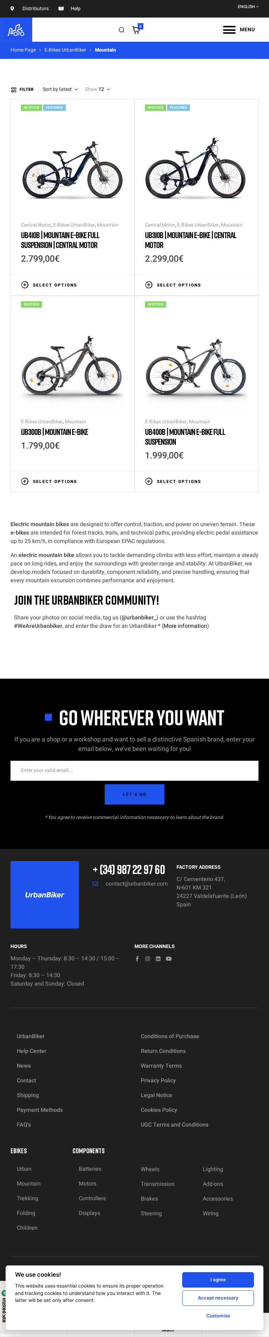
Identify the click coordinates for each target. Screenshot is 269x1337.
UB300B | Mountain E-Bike (54, 431)
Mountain (107, 225)
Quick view (120, 284)
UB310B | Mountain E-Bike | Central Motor (190, 240)
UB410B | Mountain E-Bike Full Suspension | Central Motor (60, 240)
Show (91, 89)
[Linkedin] (158, 958)
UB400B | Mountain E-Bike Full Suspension (185, 436)
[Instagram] (147, 958)
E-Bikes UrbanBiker (65, 50)
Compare (109, 284)
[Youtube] (168, 958)
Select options (55, 285)
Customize (218, 1315)
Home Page (23, 50)
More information (185, 626)
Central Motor (36, 225)
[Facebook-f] (137, 958)
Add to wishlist (99, 284)
